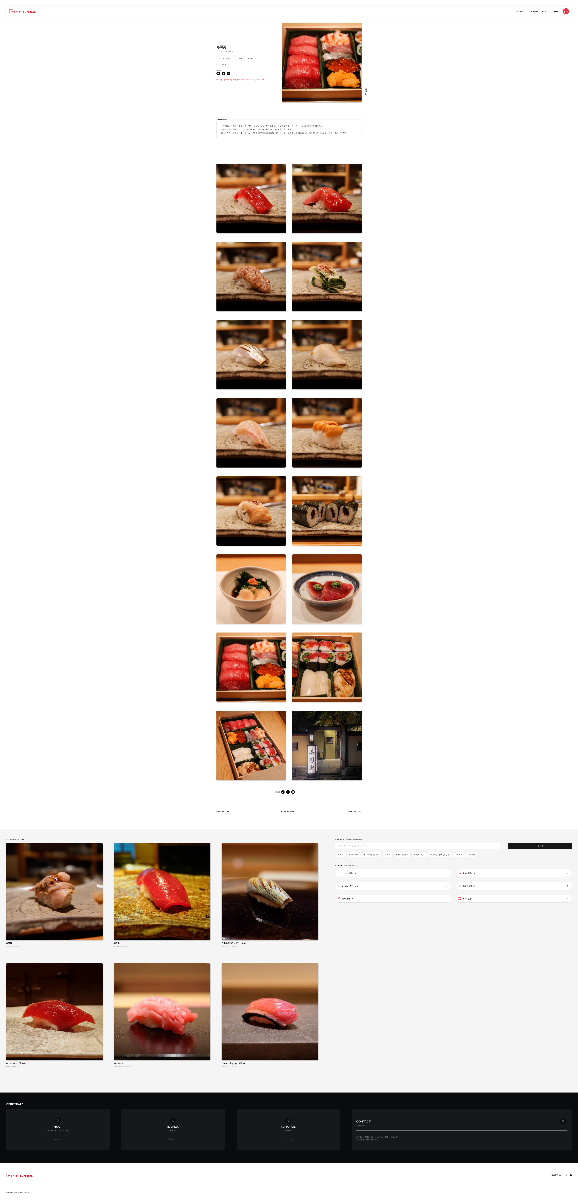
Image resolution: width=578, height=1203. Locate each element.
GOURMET (521, 11)
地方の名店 (420, 855)
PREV (222, 811)
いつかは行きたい (372, 855)
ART (544, 11)
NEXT (355, 811)
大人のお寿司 (226, 59)
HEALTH (534, 11)
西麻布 (223, 65)
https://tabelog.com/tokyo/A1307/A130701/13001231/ (241, 80)
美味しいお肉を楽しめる (441, 855)
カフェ (461, 855)
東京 (252, 59)
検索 (542, 846)
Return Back (289, 811)
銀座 (473, 855)
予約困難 (354, 855)
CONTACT (555, 11)
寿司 (240, 59)
